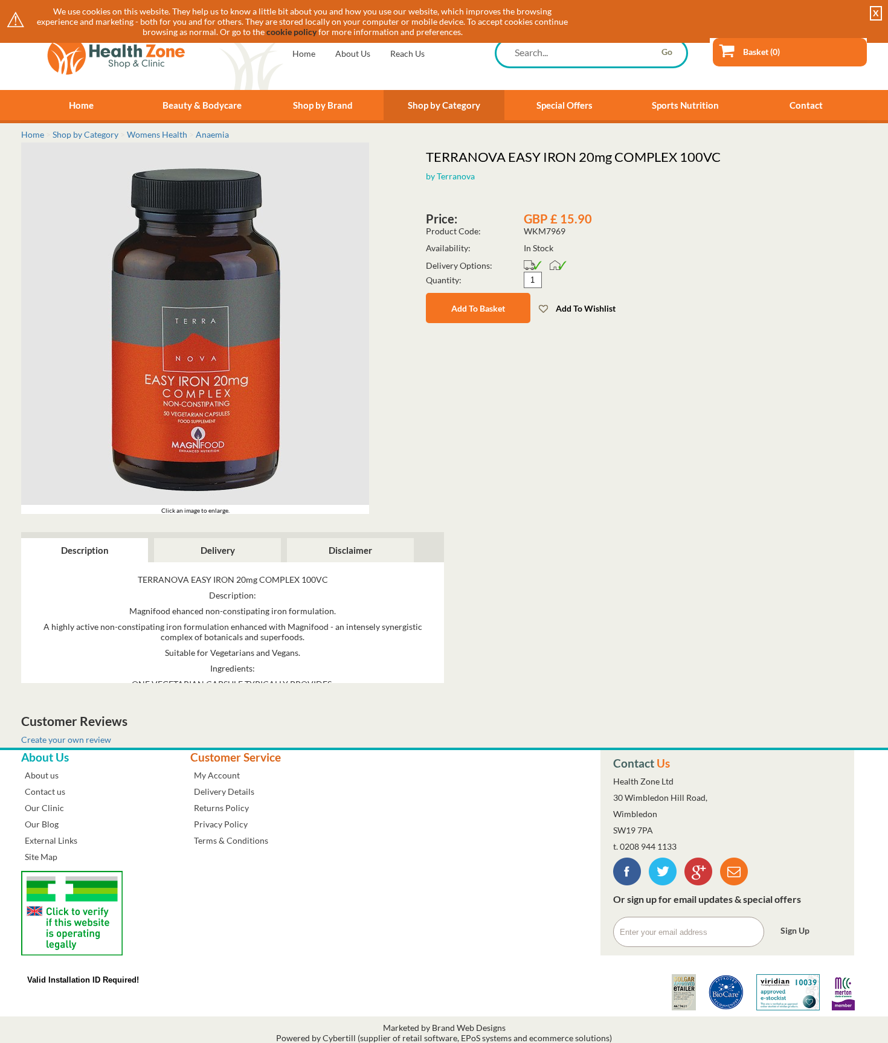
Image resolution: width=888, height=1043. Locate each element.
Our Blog (42, 824)
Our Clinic (44, 808)
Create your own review (66, 739)
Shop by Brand (323, 105)
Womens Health (157, 134)
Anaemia (212, 134)
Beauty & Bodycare (202, 105)
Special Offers (564, 105)
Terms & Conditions (231, 840)
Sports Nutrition (685, 105)
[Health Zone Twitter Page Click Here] (663, 882)
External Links (51, 840)
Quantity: (444, 280)
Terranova (456, 176)
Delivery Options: (459, 265)
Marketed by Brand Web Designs (444, 1027)
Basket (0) (761, 52)
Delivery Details (224, 791)
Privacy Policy (221, 824)
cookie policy (291, 32)
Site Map (41, 857)
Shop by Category (444, 105)
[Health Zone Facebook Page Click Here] (627, 882)
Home (303, 53)
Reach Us (407, 53)
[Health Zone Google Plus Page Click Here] (698, 882)
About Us (352, 53)
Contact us (45, 791)
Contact (806, 105)
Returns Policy (221, 808)
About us (42, 775)
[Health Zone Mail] (734, 882)
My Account (217, 775)
